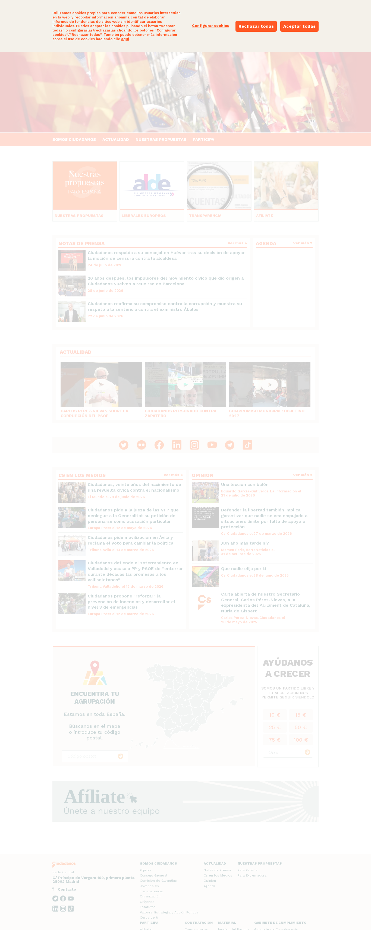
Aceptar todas (299, 26)
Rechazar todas (256, 26)
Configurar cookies (210, 25)
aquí (125, 39)
